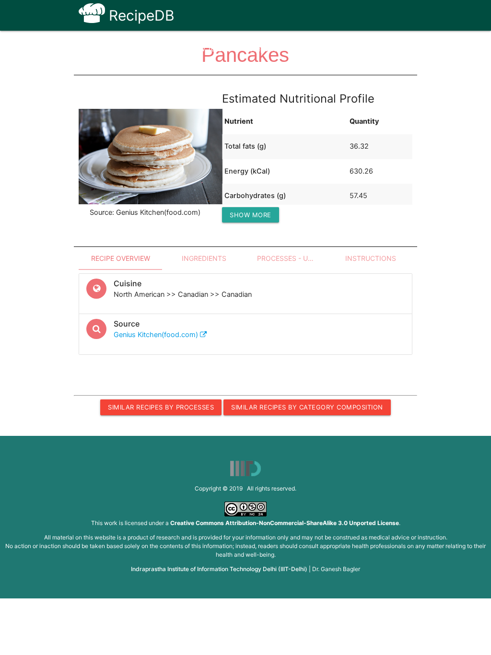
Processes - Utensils (293, 258)
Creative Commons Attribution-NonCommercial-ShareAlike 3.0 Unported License (284, 522)
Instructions (370, 258)
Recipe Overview (120, 258)
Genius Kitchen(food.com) (157, 334)
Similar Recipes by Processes (161, 407)
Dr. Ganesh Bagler (336, 569)
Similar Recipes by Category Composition (307, 407)
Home (165, 49)
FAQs (301, 49)
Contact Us (342, 49)
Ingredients (204, 258)
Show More (250, 215)
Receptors (261, 49)
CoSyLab (390, 49)
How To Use (210, 49)
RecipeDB (140, 15)
